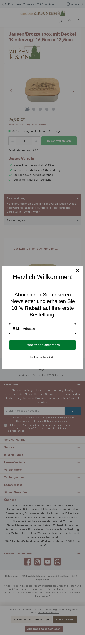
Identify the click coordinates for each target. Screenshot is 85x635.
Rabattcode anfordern (42, 345)
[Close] (78, 270)
